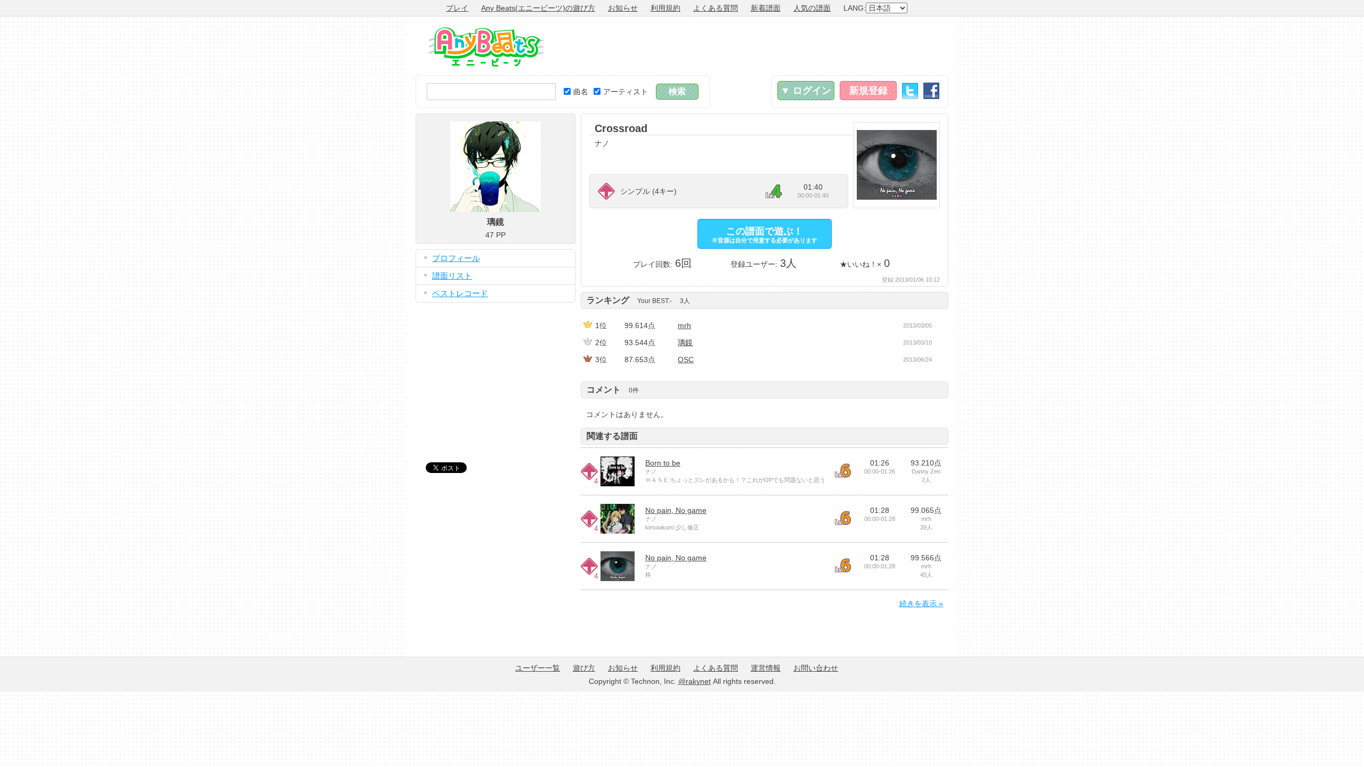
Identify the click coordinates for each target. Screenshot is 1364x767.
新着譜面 (766, 8)
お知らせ (623, 8)
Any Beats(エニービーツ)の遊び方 (538, 8)
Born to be (662, 463)
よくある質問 (715, 8)
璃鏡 (685, 342)
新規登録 (868, 90)
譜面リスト (452, 275)
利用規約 (665, 8)
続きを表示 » (921, 603)
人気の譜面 (812, 8)
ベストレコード (460, 293)
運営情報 (766, 668)
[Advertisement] (754, 46)
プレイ (457, 8)
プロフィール (456, 258)
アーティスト (625, 91)
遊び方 (584, 668)
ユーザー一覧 (537, 668)
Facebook (931, 91)
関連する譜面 (612, 435)
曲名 (580, 91)
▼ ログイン (806, 90)
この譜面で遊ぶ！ (764, 234)
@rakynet (694, 681)
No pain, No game (676, 510)
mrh (684, 325)
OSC (686, 359)
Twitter (910, 91)
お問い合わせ (815, 668)
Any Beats (486, 47)
